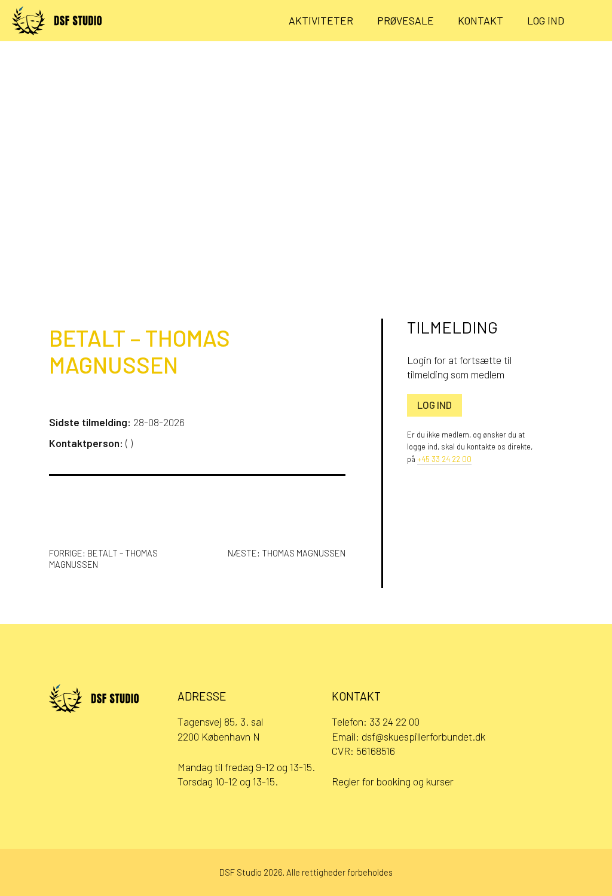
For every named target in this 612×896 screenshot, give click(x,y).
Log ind (545, 20)
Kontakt (480, 20)
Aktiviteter (321, 20)
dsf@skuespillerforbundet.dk (423, 736)
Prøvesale (405, 20)
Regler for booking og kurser (393, 781)
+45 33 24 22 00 (444, 459)
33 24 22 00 (394, 721)
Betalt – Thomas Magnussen (139, 351)
